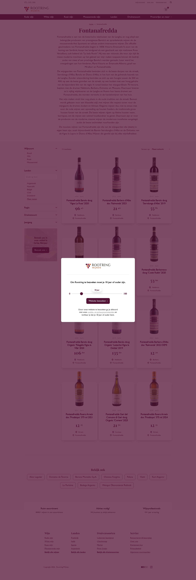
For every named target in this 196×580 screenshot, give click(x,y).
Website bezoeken (97, 301)
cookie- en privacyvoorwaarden (101, 312)
